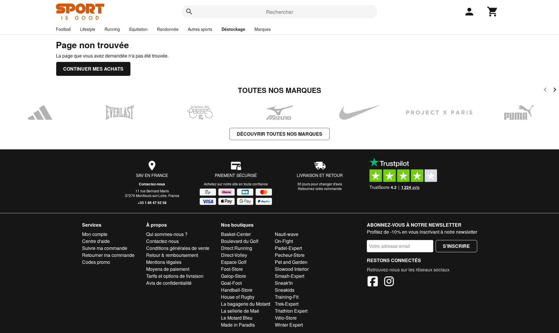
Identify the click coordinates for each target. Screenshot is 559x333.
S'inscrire (456, 246)
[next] (555, 90)
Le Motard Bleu (236, 317)
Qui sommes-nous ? (166, 234)
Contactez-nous (152, 184)
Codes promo (96, 262)
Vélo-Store (286, 317)
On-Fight (284, 241)
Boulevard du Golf (239, 241)
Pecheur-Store (290, 255)
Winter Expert (289, 324)
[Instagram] (389, 282)
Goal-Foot (231, 283)
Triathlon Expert (291, 310)
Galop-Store (233, 276)
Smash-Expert (289, 276)
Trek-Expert (286, 303)
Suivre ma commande (104, 248)
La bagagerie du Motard (245, 303)
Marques (262, 29)
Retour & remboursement (172, 255)
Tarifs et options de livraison (175, 276)
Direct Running (236, 248)
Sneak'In (284, 283)
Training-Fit (286, 296)
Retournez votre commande (320, 188)
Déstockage (233, 29)
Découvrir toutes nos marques (279, 133)
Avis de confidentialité (169, 283)
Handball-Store (236, 290)
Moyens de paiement (167, 269)
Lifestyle (87, 29)
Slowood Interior (292, 269)
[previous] (545, 90)
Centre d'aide (96, 241)
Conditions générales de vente (177, 248)
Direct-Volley (234, 255)
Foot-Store (232, 269)
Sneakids (284, 290)
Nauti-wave (286, 234)
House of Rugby (237, 296)
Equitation (138, 29)
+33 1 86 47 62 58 (152, 202)
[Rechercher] (189, 11)
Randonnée (167, 29)
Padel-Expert (288, 248)
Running (112, 29)
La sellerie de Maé (240, 310)
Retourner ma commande (108, 255)
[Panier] (492, 11)
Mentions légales (163, 262)
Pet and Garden (291, 262)
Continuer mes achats (93, 68)
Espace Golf (233, 262)
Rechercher (279, 11)
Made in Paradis (238, 324)
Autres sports (200, 29)
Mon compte (94, 234)
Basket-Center (236, 234)
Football (63, 29)
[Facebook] (372, 282)
